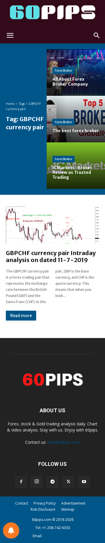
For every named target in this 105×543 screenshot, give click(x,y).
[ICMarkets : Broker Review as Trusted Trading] (76, 165)
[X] (68, 482)
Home (10, 104)
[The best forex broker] (76, 119)
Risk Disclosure (43, 509)
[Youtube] (84, 482)
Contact (21, 503)
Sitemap (67, 509)
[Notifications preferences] (11, 530)
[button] (10, 35)
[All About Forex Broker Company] (76, 72)
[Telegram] (52, 482)
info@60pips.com (64, 442)
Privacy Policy (45, 503)
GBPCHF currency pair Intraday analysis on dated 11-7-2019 (51, 256)
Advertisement (73, 503)
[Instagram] (37, 481)
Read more (21, 315)
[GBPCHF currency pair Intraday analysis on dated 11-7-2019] (52, 225)
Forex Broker (63, 70)
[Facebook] (21, 482)
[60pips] (52, 14)
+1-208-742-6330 (56, 527)
